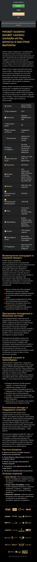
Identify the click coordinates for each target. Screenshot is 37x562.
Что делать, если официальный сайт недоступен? (16, 467)
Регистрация (18, 14)
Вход (18, 10)
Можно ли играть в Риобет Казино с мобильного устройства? (16, 453)
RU (18, 17)
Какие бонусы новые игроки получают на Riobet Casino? (17, 458)
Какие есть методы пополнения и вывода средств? (15, 463)
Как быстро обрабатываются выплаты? (18, 471)
